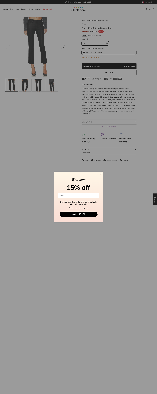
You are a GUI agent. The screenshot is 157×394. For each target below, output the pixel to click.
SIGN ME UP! (78, 214)
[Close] (100, 174)
